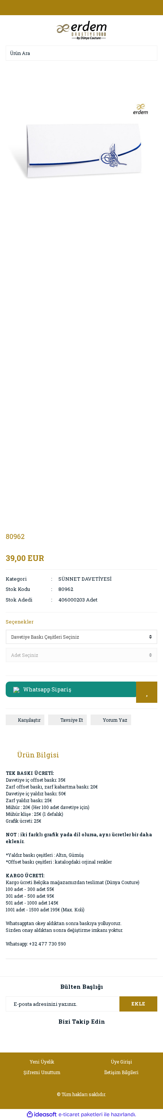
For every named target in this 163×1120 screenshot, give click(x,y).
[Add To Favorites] (146, 692)
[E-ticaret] (80, 1114)
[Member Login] (81, 7)
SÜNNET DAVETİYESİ (84, 578)
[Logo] (81, 30)
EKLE (138, 1003)
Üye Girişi (121, 1062)
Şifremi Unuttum (42, 1072)
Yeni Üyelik (42, 1062)
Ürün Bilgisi (38, 754)
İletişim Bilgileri (121, 1072)
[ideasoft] (42, 1114)
